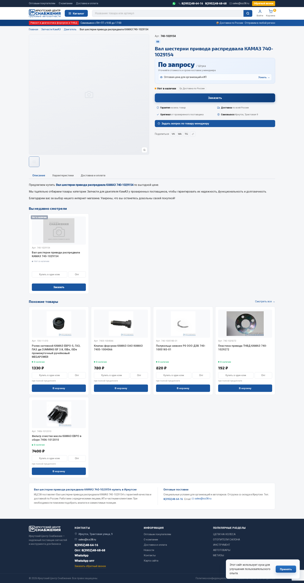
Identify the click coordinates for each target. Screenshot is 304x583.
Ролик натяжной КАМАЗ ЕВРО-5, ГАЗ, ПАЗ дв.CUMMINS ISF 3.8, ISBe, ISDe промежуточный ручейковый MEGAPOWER (56, 351)
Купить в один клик (49, 274)
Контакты (150, 555)
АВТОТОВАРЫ (221, 550)
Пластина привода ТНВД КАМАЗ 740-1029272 (242, 347)
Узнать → (264, 77)
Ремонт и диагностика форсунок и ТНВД (54, 22)
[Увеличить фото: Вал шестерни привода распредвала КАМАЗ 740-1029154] (144, 150)
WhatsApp (81, 555)
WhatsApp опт (84, 560)
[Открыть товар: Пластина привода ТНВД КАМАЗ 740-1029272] (245, 324)
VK (173, 134)
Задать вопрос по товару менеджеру (185, 123)
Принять (286, 569)
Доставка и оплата (87, 3)
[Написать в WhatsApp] (174, 3)
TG (186, 134)
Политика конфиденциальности (214, 578)
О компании (65, 3)
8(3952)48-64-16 (192, 3)
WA (180, 134)
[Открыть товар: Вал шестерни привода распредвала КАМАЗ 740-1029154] (59, 230)
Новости (149, 550)
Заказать (215, 97)
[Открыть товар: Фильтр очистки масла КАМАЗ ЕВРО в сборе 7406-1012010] (59, 414)
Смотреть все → (265, 301)
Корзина (270, 13)
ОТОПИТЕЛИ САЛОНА (226, 539)
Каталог (78, 13)
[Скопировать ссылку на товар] (192, 134)
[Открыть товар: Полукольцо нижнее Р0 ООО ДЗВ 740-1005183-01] (183, 324)
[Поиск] (247, 13)
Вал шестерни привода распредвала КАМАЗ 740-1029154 (56, 254)
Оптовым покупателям (42, 3)
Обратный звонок (263, 3)
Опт (77, 274)
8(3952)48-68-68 (216, 3)
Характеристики (63, 175)
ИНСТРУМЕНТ (221, 544)
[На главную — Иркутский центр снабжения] (45, 13)
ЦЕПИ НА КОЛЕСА (224, 534)
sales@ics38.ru (241, 3)
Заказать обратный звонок (90, 566)
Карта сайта (151, 560)
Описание (38, 175)
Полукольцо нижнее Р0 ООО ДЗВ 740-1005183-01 (180, 347)
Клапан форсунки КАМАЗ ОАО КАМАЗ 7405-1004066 (118, 347)
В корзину (59, 388)
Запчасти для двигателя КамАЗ (107, 191)
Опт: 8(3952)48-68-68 (90, 550)
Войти (260, 15)
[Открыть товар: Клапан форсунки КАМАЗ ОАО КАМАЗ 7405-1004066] (121, 324)
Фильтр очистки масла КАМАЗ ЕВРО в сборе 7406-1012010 (56, 437)
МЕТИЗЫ (218, 555)
